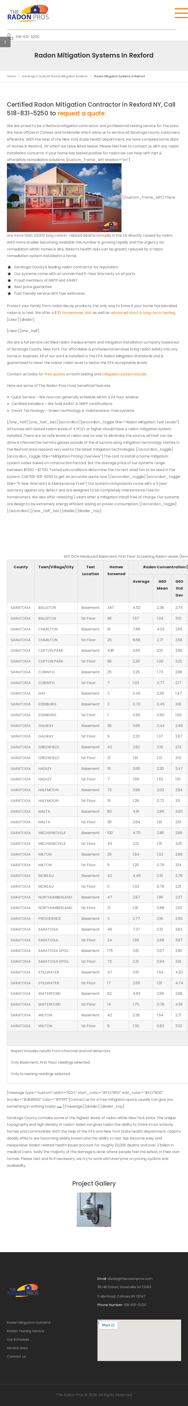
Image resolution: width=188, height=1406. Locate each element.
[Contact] (11, 36)
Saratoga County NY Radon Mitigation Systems (55, 76)
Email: (102, 1278)
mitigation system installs (124, 374)
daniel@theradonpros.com (130, 1278)
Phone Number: (121, 1304)
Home (11, 76)
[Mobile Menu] (178, 13)
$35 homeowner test (73, 312)
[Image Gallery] (94, 1209)
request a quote (81, 113)
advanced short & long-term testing (143, 312)
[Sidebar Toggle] (5, 42)
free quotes (55, 374)
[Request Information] (59, 1107)
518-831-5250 (27, 36)
